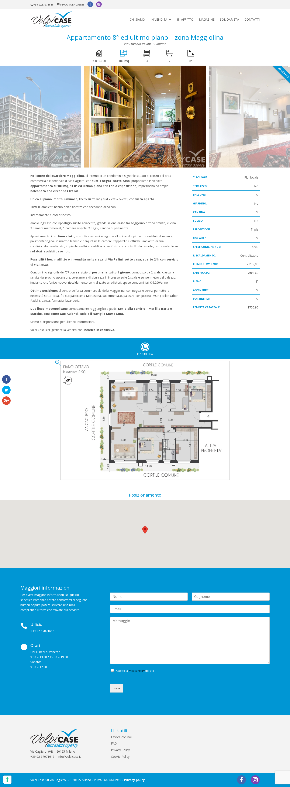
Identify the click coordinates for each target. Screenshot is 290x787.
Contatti (252, 19)
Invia (117, 688)
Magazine (206, 19)
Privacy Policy (136, 671)
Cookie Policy (120, 757)
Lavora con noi (121, 737)
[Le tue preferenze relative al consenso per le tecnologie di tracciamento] (7, 780)
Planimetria (145, 347)
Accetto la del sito (135, 671)
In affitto (185, 19)
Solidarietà (229, 19)
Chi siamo (137, 19)
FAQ (114, 743)
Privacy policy (134, 780)
